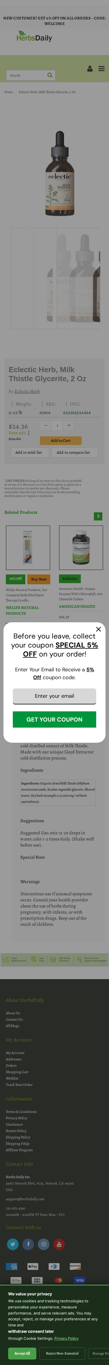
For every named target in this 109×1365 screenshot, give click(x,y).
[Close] (99, 629)
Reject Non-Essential (62, 1353)
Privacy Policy (66, 1338)
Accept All (22, 1353)
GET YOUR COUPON (54, 719)
